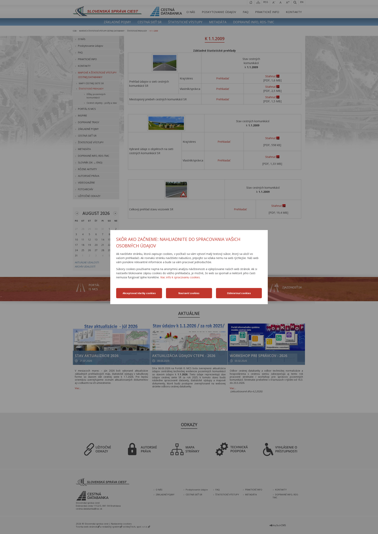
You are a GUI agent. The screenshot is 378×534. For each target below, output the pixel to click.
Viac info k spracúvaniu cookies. (180, 277)
